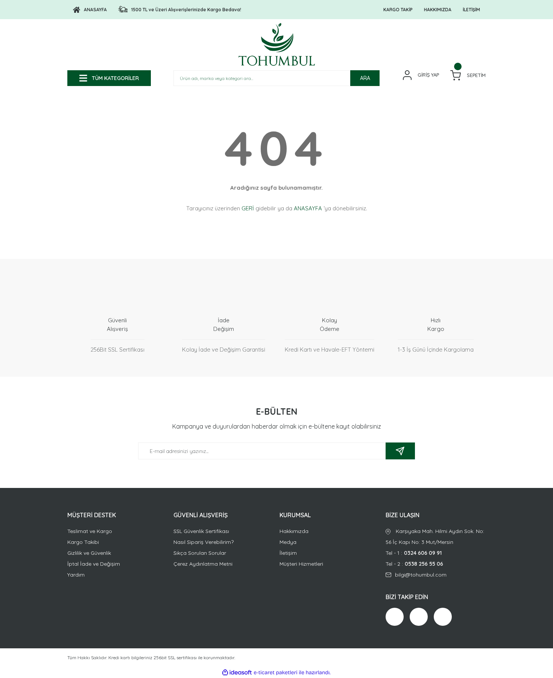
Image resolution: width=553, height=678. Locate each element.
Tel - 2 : (414, 563)
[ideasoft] (237, 672)
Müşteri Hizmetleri (301, 563)
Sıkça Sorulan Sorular (199, 553)
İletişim (288, 553)
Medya (288, 542)
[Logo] (277, 44)
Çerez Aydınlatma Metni (202, 563)
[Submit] (400, 450)
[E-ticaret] (276, 672)
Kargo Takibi (83, 542)
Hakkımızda (294, 531)
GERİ (248, 208)
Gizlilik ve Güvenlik (89, 553)
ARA (365, 78)
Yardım (76, 574)
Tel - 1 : (414, 553)
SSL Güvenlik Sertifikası (201, 531)
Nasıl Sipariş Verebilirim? (203, 542)
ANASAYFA (308, 208)
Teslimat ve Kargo (89, 531)
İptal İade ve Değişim (93, 563)
